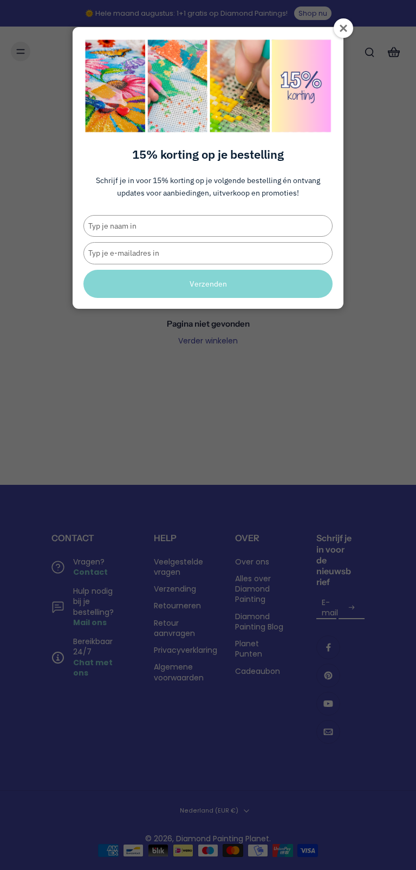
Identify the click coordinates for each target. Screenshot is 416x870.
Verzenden (208, 284)
